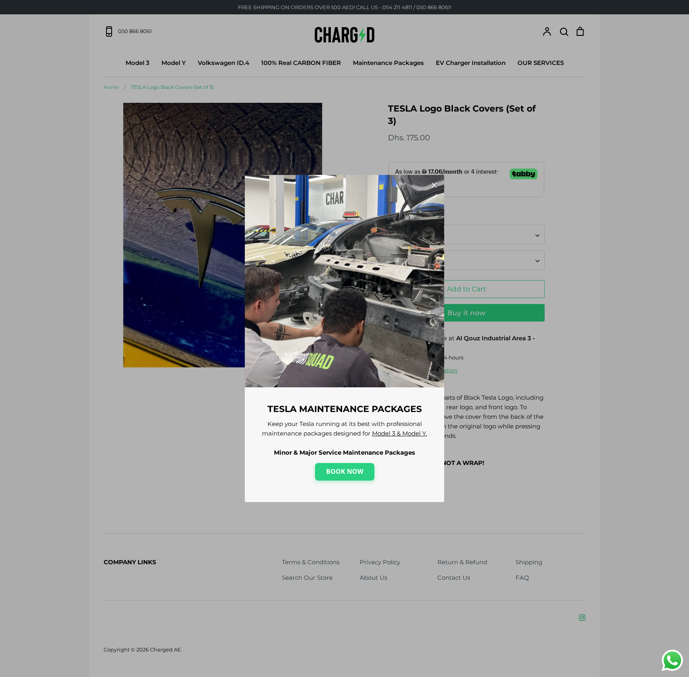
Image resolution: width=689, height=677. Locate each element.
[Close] (434, 185)
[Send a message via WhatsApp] (672, 660)
